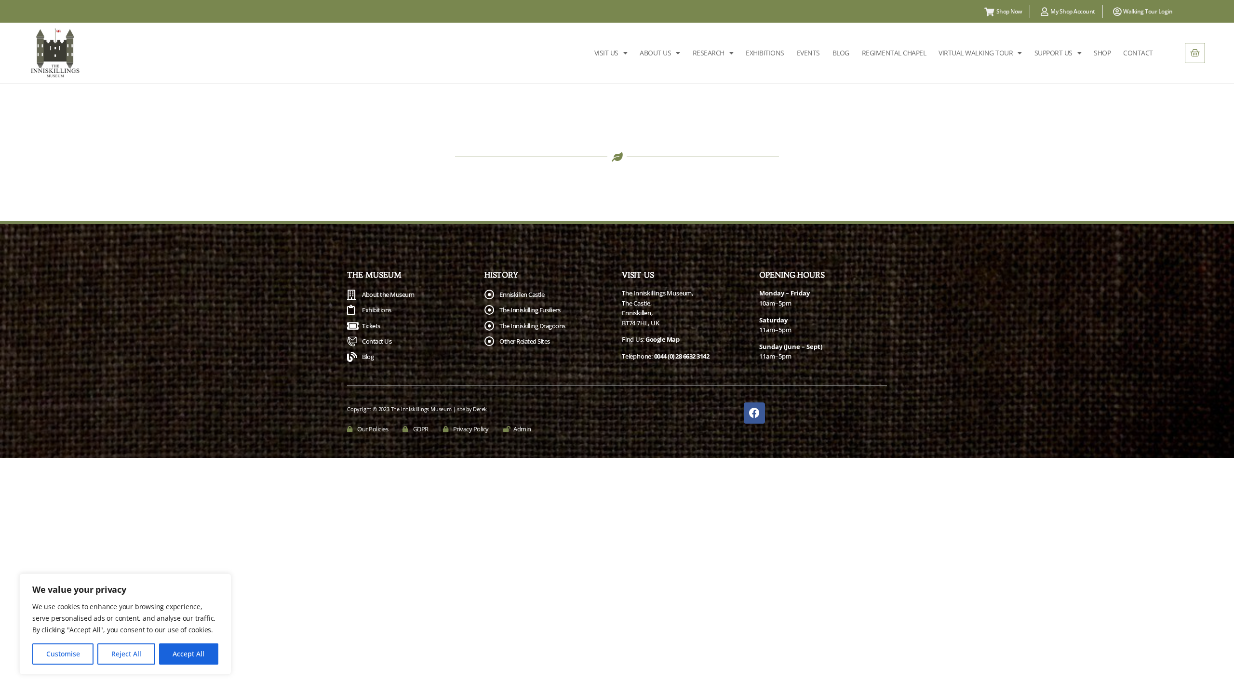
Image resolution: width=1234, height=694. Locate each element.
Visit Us (606, 52)
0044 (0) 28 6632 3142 (682, 356)
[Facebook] (754, 413)
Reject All (126, 653)
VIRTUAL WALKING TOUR (976, 52)
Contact (1138, 52)
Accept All (188, 653)
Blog (840, 52)
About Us (655, 52)
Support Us (1053, 52)
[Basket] (1195, 53)
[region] (125, 624)
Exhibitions (765, 52)
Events (808, 52)
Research (708, 52)
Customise (63, 653)
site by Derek (472, 409)
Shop (1102, 52)
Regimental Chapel (894, 52)
